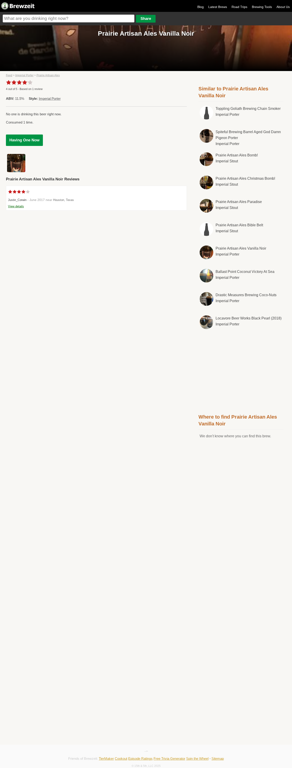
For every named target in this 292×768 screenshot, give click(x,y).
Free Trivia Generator (169, 758)
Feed (9, 75)
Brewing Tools (262, 7)
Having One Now (24, 140)
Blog (200, 7)
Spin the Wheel (197, 758)
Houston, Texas (63, 200)
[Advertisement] (241, 370)
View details (16, 206)
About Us (283, 7)
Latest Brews (217, 7)
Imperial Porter (24, 75)
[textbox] (68, 18)
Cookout (121, 758)
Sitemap (217, 758)
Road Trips (239, 7)
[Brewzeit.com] (18, 8)
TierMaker (106, 758)
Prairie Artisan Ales (48, 75)
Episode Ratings (140, 758)
